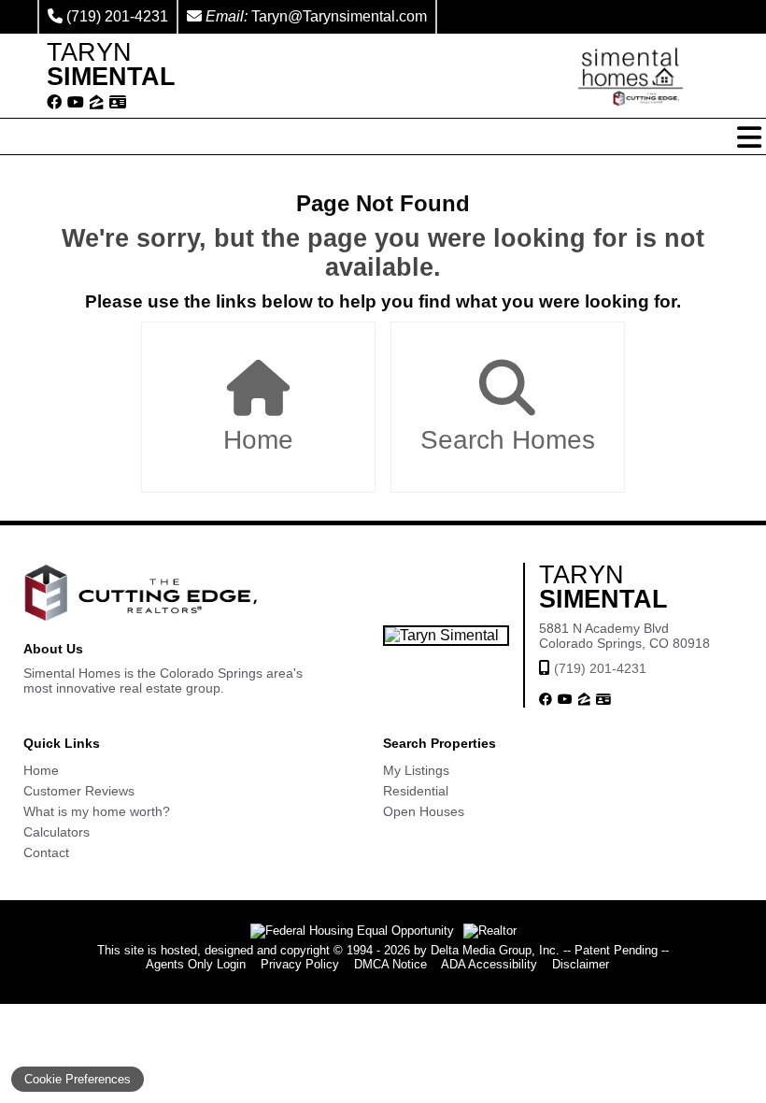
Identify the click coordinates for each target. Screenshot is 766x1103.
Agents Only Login (196, 964)
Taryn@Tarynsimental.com (339, 16)
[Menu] (749, 137)
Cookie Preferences (77, 1079)
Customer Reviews (79, 790)
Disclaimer (580, 964)
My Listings (416, 770)
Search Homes (507, 439)
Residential (415, 790)
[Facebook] (54, 102)
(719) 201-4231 (117, 16)
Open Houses (423, 811)
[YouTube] (75, 102)
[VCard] (117, 102)
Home (258, 439)
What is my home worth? (96, 811)
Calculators (56, 831)
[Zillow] (97, 102)
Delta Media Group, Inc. (495, 950)
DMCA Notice (390, 964)
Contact (46, 852)
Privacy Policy (300, 964)
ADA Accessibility (489, 964)
